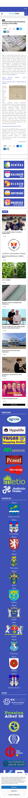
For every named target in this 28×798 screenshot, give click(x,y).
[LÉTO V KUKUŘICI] (14, 270)
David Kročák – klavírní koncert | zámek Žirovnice (12, 375)
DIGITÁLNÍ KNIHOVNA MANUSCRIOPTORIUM (11, 126)
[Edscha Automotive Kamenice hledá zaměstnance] (14, 341)
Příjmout (14, 787)
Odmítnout (14, 791)
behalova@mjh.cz (13, 74)
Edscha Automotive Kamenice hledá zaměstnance (11, 351)
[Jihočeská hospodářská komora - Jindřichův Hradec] (14, 246)
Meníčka (25, 8)
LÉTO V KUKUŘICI (6, 280)
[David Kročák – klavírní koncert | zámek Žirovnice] (14, 365)
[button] (26, 774)
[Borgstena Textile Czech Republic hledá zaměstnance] (14, 293)
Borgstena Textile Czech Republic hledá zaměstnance (12, 303)
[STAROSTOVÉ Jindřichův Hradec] (14, 389)
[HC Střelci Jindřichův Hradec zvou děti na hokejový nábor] (14, 222)
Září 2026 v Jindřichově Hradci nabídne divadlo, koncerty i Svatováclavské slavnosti (13, 327)
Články (3, 20)
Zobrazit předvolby (14, 794)
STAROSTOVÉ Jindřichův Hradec (9, 399)
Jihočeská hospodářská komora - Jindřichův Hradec (12, 256)
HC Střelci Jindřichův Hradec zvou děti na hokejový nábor (12, 232)
